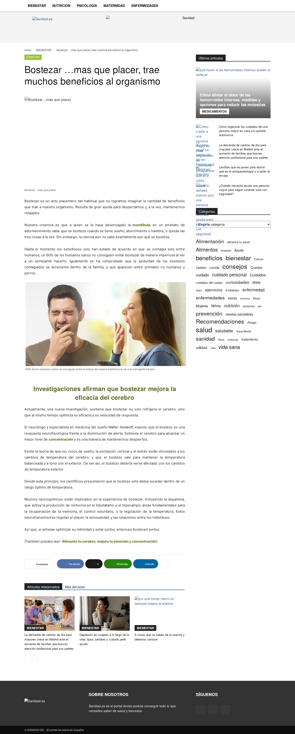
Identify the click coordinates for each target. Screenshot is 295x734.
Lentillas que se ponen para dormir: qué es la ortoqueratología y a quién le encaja (244, 171)
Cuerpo (257, 267)
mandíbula (141, 225)
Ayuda (239, 250)
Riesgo (252, 322)
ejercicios (213, 289)
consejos (234, 266)
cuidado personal (229, 274)
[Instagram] (247, 5)
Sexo (221, 339)
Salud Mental (243, 331)
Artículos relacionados (43, 587)
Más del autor (75, 587)
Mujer (256, 298)
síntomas (233, 339)
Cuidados (258, 274)
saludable (224, 330)
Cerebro (201, 267)
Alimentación (210, 241)
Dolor (199, 290)
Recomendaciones (220, 321)
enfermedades (210, 297)
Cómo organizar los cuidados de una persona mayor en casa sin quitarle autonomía (243, 130)
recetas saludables (239, 314)
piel (260, 306)
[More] (164, 563)
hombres (245, 298)
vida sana (229, 346)
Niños (216, 305)
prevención (209, 313)
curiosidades (237, 282)
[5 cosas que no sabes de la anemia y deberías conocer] (160, 613)
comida (214, 267)
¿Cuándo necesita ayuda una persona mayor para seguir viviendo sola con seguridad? (244, 189)
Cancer (258, 259)
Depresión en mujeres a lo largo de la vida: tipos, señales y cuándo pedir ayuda (104, 639)
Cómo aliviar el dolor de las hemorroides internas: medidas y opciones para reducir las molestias (232, 99)
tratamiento (250, 339)
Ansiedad (226, 250)
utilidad (201, 347)
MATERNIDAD (114, 5)
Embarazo (232, 290)
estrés (232, 297)
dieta (256, 282)
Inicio (27, 50)
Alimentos (207, 249)
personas (249, 306)
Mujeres (202, 305)
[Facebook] (239, 5)
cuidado (202, 274)
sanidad (205, 338)
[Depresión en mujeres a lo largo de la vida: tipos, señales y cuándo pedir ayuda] (105, 613)
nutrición (232, 305)
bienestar (238, 257)
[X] (254, 5)
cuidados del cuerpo (209, 282)
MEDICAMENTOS (214, 111)
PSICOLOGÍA (87, 5)
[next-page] (35, 658)
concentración (61, 439)
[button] (265, 6)
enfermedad (253, 289)
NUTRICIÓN (61, 5)
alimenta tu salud (238, 242)
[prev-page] (27, 658)
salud (204, 329)
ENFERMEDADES (144, 5)
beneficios (209, 257)
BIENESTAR (37, 5)
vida (212, 348)
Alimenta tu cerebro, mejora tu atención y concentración (109, 541)
